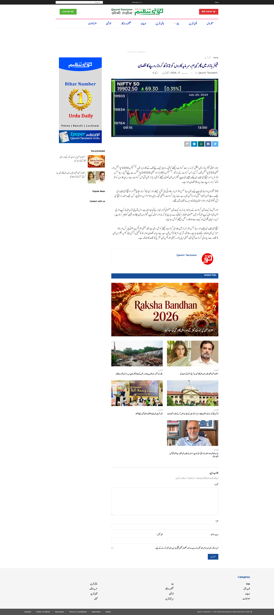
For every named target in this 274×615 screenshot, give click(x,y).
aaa (248, 584)
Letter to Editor (43, 611)
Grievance (59, 611)
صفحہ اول (210, 23)
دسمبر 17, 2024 (179, 72)
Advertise (96, 611)
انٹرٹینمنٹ (92, 23)
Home (216, 2)
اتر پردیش (247, 589)
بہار (177, 23)
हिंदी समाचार (207, 12)
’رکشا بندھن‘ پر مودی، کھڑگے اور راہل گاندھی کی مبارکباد (189, 330)
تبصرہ (216, 484)
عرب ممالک (93, 589)
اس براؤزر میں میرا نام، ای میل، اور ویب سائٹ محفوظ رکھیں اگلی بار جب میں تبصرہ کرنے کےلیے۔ (186, 548)
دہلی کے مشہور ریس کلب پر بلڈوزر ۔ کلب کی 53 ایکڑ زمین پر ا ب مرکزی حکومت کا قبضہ (139, 373)
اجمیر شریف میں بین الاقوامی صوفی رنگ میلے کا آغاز (149, 413)
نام (216, 521)
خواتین (108, 23)
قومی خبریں (193, 23)
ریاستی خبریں (169, 599)
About (108, 611)
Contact (27, 611)
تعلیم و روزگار (126, 23)
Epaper (67, 12)
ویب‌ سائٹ (214, 534)
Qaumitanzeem (238, 612)
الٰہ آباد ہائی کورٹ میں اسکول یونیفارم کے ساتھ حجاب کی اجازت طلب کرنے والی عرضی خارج (193, 413)
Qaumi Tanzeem (207, 72)
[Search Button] (58, 2)
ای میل (160, 534)
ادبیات (143, 23)
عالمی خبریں (160, 23)
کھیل (95, 599)
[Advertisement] (137, 38)
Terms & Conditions (78, 611)
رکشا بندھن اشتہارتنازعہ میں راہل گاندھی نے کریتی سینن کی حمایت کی (199, 373)
